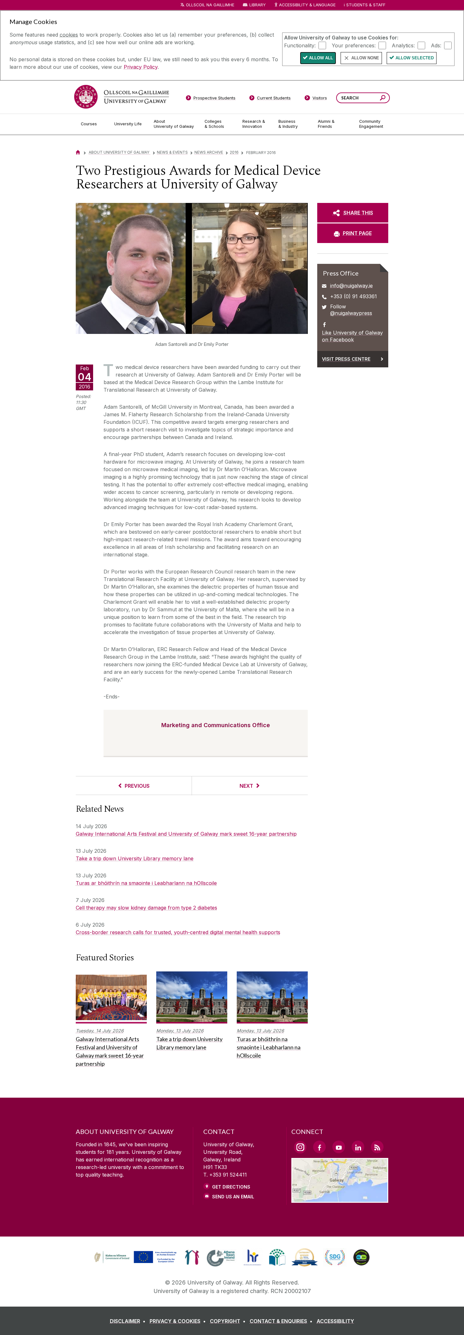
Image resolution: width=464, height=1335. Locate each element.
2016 (234, 152)
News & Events (172, 152)
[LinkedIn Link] (358, 1147)
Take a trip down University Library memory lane (134, 858)
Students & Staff (365, 5)
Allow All (321, 58)
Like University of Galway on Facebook (352, 336)
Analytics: (403, 45)
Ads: (436, 45)
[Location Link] (339, 1199)
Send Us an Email (233, 1196)
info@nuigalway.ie (351, 285)
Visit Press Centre (346, 359)
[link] (134, 1257)
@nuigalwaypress (351, 313)
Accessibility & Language (307, 5)
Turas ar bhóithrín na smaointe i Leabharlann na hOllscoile (146, 883)
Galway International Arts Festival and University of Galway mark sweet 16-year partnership (186, 834)
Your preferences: (354, 45)
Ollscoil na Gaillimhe (210, 5)
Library (257, 5)
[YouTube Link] (338, 1147)
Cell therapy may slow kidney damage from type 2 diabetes (146, 908)
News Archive (208, 152)
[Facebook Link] (319, 1147)
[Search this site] (383, 98)
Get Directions (231, 1187)
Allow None (365, 58)
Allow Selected (415, 58)
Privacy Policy (141, 67)
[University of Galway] (121, 97)
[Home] (78, 152)
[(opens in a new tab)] (136, 1262)
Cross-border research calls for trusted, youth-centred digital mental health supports (178, 932)
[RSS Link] (377, 1147)
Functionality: (300, 45)
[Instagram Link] (300, 1147)
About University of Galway (119, 152)
